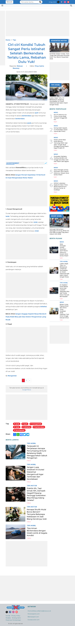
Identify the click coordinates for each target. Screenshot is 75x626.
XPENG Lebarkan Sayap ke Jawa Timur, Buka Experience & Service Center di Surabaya (61, 186)
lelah (8, 216)
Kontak (8, 616)
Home (8, 40)
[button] (71, 5)
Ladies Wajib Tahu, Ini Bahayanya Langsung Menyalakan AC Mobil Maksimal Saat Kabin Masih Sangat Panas (59, 101)
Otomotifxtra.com (33, 611)
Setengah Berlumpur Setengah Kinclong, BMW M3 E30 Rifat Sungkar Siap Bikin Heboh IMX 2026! (59, 231)
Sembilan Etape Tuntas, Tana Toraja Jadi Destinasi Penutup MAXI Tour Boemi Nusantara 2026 (59, 56)
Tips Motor (32, 486)
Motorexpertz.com (34, 614)
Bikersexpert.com (33, 617)
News (56, 112)
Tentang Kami (16, 618)
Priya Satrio (39, 66)
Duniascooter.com (33, 620)
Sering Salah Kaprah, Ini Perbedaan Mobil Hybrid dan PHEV (60, 129)
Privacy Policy (15, 616)
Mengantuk (12, 376)
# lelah (16, 427)
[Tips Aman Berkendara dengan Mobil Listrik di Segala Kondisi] (15, 532)
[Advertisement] (37, 23)
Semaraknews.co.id (45, 611)
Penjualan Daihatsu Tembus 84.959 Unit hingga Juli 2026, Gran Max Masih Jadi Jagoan (61, 159)
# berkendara (38, 427)
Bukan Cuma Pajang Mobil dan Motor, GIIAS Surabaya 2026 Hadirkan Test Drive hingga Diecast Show (64, 311)
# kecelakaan (19, 430)
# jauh (24, 424)
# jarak (16, 424)
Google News (26, 390)
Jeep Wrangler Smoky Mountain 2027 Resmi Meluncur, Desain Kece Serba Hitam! (61, 172)
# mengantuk (35, 424)
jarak (29, 123)
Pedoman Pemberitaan (13, 620)
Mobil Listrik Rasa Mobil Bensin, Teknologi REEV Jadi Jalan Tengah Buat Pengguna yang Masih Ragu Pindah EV (61, 144)
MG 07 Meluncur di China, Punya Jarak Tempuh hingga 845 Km (60, 117)
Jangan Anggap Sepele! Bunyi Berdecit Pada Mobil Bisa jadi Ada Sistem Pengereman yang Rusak (26, 317)
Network (9, 2)
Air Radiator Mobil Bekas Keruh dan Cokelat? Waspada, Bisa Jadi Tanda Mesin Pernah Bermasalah (64, 290)
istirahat (43, 306)
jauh (36, 113)
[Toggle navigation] (2, 5)
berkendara (26, 116)
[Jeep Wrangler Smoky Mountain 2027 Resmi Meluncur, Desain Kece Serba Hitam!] (54, 250)
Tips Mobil (31, 443)
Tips (14, 40)
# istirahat (26, 427)
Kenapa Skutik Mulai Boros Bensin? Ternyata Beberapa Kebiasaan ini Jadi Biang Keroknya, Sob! (37, 514)
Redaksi (8, 618)
